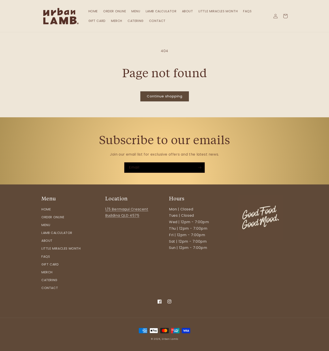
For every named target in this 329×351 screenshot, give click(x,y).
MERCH (47, 272)
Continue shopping (164, 96)
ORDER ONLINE (52, 217)
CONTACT (49, 288)
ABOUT (47, 240)
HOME (46, 209)
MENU (45, 225)
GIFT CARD (50, 264)
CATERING (49, 280)
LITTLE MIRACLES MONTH (61, 248)
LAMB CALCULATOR (56, 233)
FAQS (45, 256)
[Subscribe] (200, 167)
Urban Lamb (170, 339)
